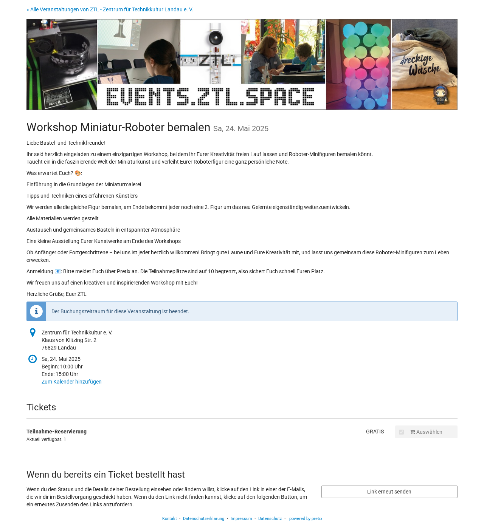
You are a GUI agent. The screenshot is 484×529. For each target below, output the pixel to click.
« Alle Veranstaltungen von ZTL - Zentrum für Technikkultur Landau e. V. (109, 9)
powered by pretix (305, 518)
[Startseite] (242, 64)
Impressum (241, 518)
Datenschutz (270, 518)
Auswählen (428, 432)
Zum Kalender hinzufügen (72, 382)
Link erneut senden (389, 492)
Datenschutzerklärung (203, 518)
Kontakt (169, 518)
